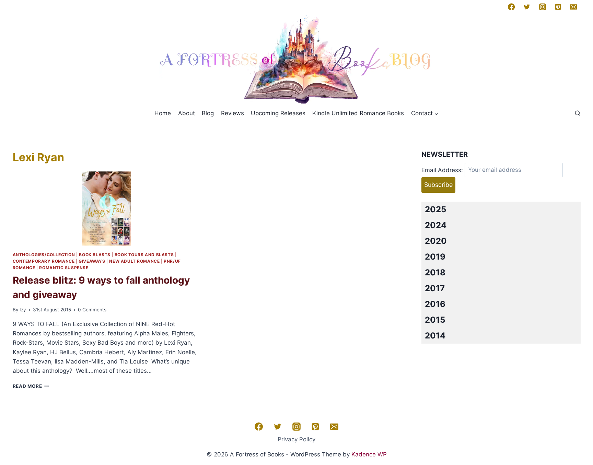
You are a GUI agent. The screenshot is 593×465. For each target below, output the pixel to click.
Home (162, 113)
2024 (435, 225)
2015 (435, 320)
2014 (435, 336)
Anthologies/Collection (44, 254)
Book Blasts (95, 254)
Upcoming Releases (278, 113)
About (186, 113)
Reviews (232, 113)
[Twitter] (527, 7)
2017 (435, 288)
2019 (435, 257)
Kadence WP (369, 454)
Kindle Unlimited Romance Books (358, 113)
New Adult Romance (134, 261)
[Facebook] (511, 7)
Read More (31, 386)
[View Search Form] (577, 113)
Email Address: (442, 169)
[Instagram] (542, 7)
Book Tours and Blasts (144, 254)
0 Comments (92, 309)
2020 (436, 241)
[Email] (573, 7)
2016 (435, 304)
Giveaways (92, 261)
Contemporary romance (44, 261)
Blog (208, 113)
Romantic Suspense (63, 267)
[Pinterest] (558, 7)
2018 (435, 272)
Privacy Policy (296, 439)
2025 (435, 209)
